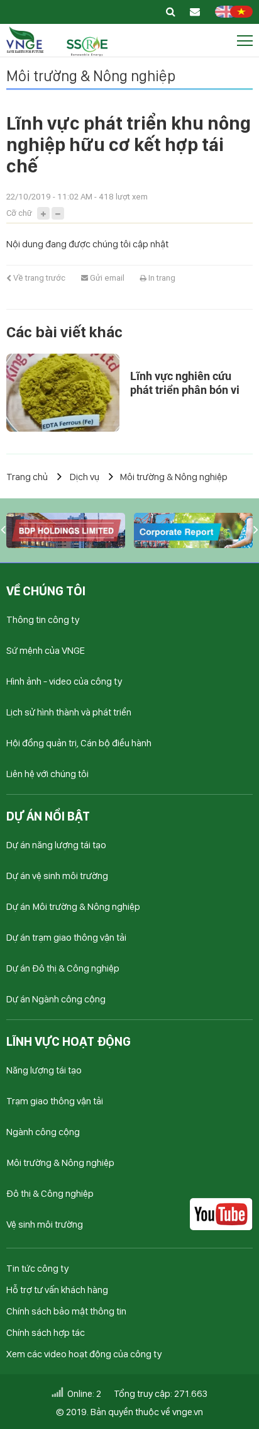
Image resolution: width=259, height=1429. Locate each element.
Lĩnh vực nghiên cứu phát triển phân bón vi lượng (185, 389)
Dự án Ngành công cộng (56, 999)
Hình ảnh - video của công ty (64, 681)
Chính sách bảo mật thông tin (66, 1311)
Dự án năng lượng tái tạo (56, 845)
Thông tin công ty (42, 619)
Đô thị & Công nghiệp (50, 1193)
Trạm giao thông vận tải (54, 1101)
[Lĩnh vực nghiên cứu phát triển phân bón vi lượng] (62, 393)
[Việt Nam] (241, 14)
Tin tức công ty (37, 1268)
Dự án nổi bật (48, 816)
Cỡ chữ (19, 213)
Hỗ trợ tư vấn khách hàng (57, 1290)
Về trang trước (38, 278)
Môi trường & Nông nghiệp (90, 76)
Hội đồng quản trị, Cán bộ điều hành (79, 743)
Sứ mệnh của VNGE (45, 650)
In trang (160, 278)
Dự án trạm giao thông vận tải (66, 937)
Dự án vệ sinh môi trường (57, 876)
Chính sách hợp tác (45, 1332)
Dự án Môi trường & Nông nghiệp (73, 906)
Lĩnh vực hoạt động (68, 1041)
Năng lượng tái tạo (44, 1070)
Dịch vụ (84, 477)
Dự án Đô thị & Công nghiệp (62, 968)
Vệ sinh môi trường (44, 1224)
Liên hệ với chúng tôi (47, 774)
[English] (226, 14)
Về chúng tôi (45, 590)
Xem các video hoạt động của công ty (84, 1354)
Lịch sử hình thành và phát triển (68, 712)
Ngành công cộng (43, 1132)
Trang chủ (27, 477)
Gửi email (106, 278)
